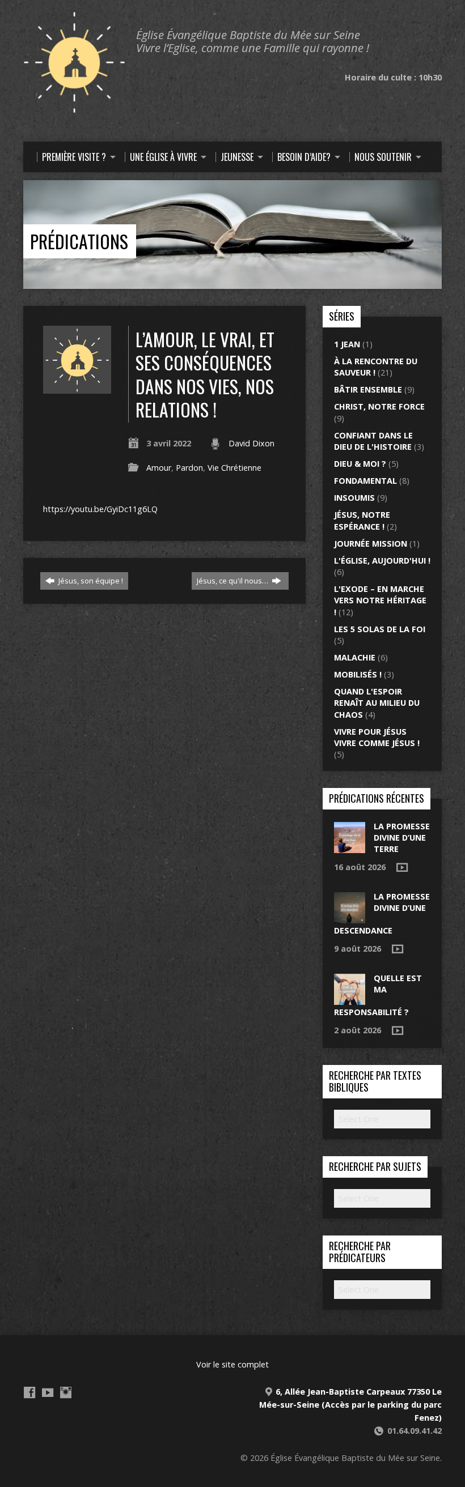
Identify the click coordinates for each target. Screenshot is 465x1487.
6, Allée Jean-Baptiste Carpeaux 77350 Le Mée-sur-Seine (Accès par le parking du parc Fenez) (350, 1404)
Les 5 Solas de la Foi (379, 629)
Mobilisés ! (358, 674)
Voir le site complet (232, 1364)
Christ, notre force (379, 406)
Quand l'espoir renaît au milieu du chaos (377, 702)
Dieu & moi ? (360, 463)
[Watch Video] (402, 867)
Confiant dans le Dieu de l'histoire (373, 441)
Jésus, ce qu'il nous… (233, 581)
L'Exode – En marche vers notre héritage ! (380, 600)
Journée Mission (370, 543)
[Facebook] (29, 1392)
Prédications (79, 241)
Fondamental (365, 480)
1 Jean (347, 344)
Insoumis (354, 497)
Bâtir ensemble (368, 389)
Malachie (354, 657)
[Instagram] (65, 1392)
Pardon (189, 467)
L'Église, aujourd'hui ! (382, 560)
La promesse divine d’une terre (402, 837)
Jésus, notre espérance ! (362, 520)
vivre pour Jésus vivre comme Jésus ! (377, 737)
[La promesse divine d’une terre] (349, 847)
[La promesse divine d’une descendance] (349, 917)
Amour (158, 467)
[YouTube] (47, 1392)
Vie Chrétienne (234, 467)
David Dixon (251, 443)
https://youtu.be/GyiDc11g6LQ (100, 509)
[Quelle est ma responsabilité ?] (349, 999)
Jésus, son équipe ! (90, 581)
